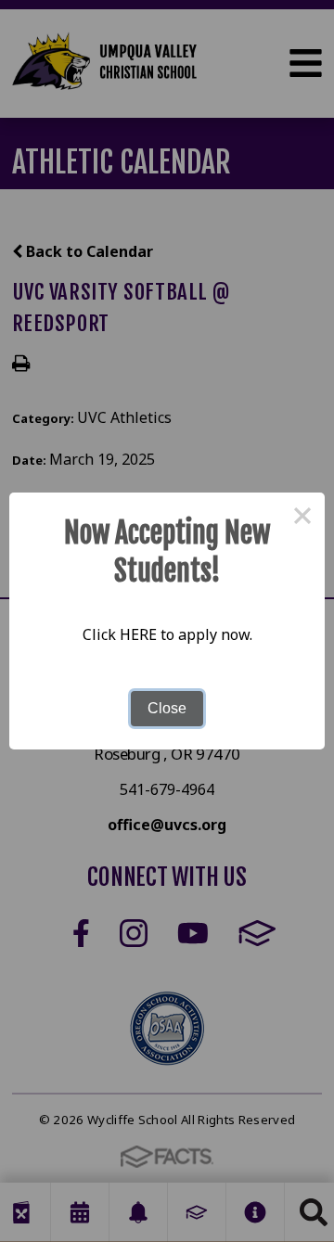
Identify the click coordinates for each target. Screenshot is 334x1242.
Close (167, 708)
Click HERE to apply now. (167, 634)
